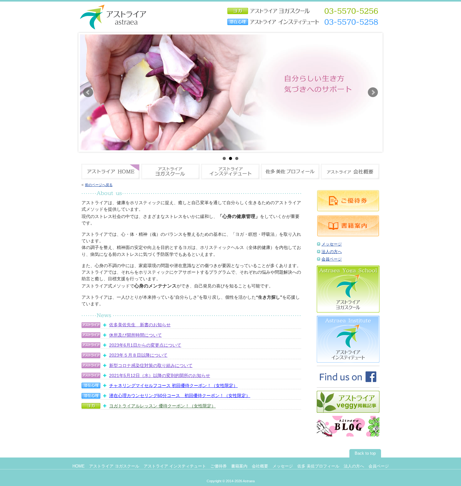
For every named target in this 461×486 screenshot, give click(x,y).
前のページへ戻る (99, 185)
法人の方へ (331, 252)
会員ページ (331, 259)
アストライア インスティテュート (175, 466)
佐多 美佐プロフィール (318, 466)
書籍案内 (239, 466)
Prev (88, 92)
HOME (78, 466)
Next (373, 92)
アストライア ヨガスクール (114, 466)
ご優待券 (218, 466)
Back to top (365, 453)
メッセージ (331, 244)
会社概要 (260, 466)
